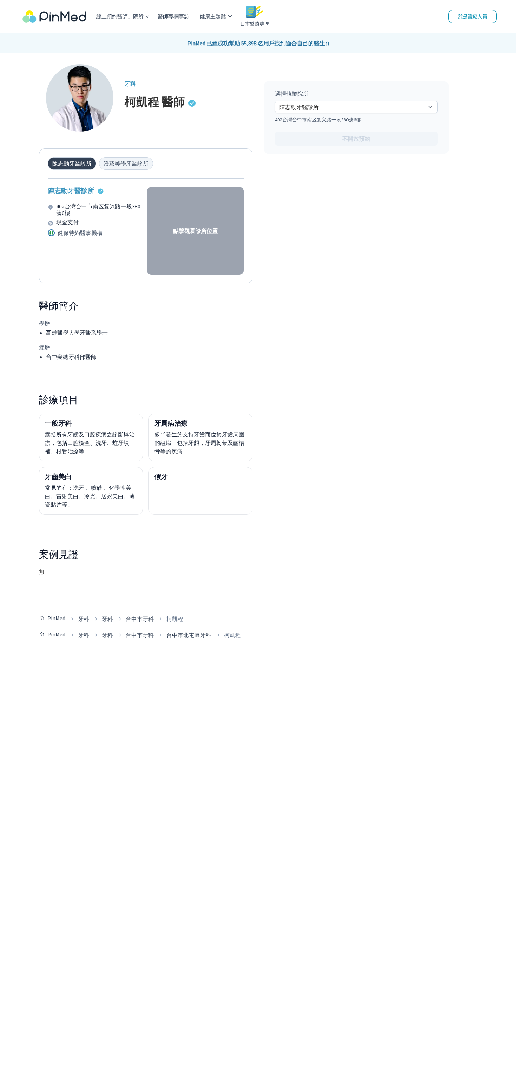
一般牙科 (58, 423)
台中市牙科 (140, 619)
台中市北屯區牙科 (188, 635)
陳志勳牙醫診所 (71, 190)
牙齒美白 (58, 476)
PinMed (56, 618)
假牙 (161, 476)
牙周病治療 (171, 423)
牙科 (83, 619)
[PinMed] (54, 16)
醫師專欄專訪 (173, 16)
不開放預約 (356, 138)
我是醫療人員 (472, 16)
